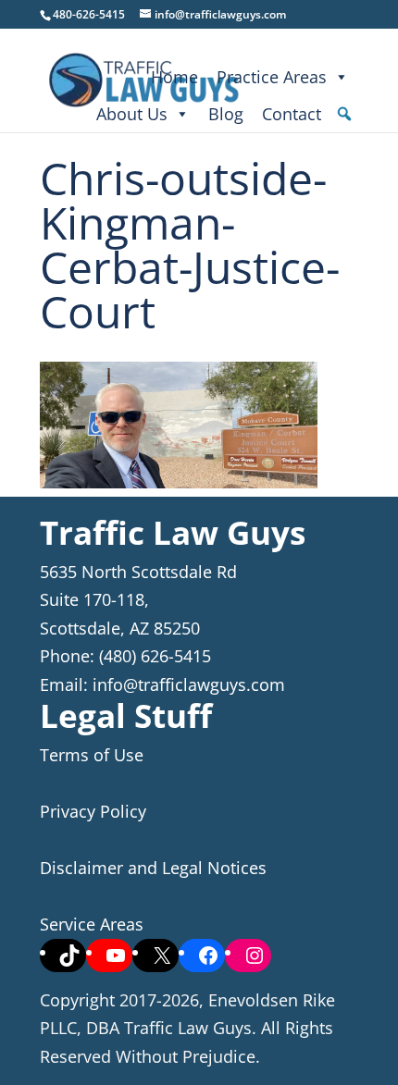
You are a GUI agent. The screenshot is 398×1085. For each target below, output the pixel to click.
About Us (132, 114)
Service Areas (91, 924)
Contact (291, 114)
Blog (225, 114)
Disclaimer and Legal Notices (153, 868)
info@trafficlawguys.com (189, 684)
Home (174, 77)
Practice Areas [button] (272, 77)
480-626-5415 (89, 14)
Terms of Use (91, 755)
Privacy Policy (93, 811)
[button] (344, 114)
